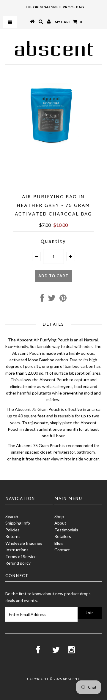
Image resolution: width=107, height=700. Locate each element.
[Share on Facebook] (42, 299)
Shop (59, 516)
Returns (13, 536)
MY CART (68, 22)
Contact (62, 549)
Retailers (62, 536)
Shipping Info (17, 522)
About (60, 522)
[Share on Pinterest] (63, 299)
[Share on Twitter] (52, 299)
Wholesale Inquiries (23, 543)
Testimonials (66, 529)
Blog (58, 543)
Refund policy (18, 563)
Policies (12, 529)
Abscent (71, 679)
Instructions (17, 549)
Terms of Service (21, 556)
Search (11, 516)
